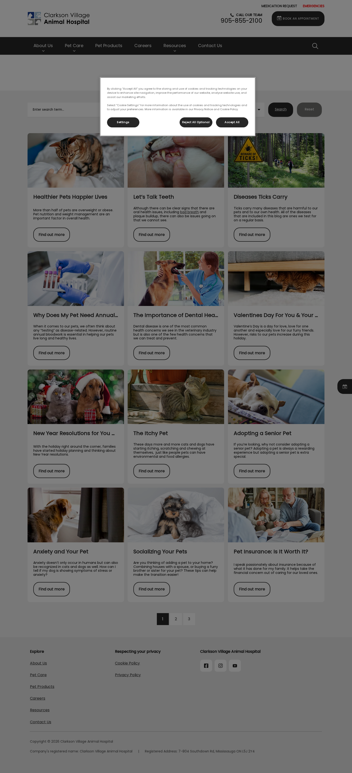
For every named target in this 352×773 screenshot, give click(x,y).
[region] (177, 106)
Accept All (232, 122)
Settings (123, 122)
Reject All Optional (196, 122)
